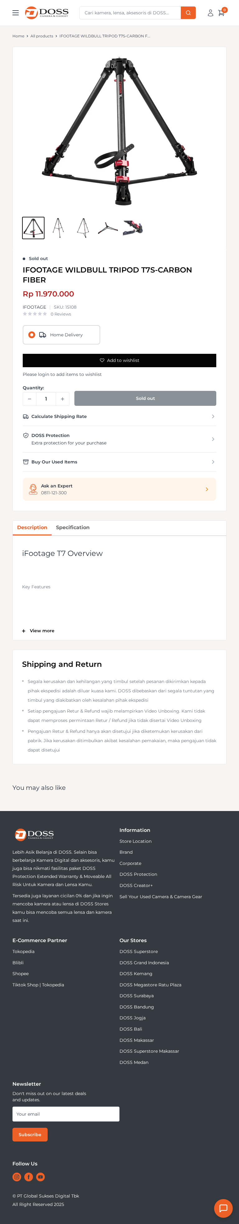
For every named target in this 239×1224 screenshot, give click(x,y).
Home (18, 36)
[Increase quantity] (62, 399)
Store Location (136, 841)
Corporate (130, 863)
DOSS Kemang (136, 973)
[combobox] (137, 12)
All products (41, 36)
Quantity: (33, 388)
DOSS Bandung (137, 1007)
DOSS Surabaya (137, 996)
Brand (126, 852)
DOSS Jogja (133, 1018)
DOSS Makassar (137, 1040)
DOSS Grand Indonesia (144, 962)
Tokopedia (23, 951)
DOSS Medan (134, 1062)
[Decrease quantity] (29, 399)
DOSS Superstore (139, 951)
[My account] (210, 12)
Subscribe (30, 1134)
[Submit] (188, 13)
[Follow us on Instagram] (16, 1177)
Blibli (18, 962)
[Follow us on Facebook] (28, 1177)
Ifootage (34, 307)
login (43, 374)
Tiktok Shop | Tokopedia (38, 985)
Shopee (20, 973)
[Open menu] (15, 12)
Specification (73, 527)
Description (32, 527)
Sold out (145, 398)
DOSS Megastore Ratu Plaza (150, 985)
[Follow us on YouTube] (40, 1177)
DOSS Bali (131, 1029)
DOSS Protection (138, 874)
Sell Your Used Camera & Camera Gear (161, 896)
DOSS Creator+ (136, 885)
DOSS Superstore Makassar (149, 1051)
